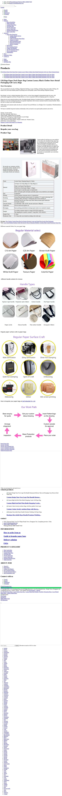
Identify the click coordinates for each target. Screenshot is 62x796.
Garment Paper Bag (11, 25)
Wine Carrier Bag (11, 31)
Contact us (6, 56)
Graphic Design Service (15, 36)
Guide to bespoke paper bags (15, 536)
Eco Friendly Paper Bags (7, 591)
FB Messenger (4, 600)
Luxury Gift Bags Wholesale (7, 449)
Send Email (3, 596)
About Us (6, 33)
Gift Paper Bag (10, 26)
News (5, 53)
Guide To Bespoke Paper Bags (17, 38)
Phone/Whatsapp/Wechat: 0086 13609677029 (21, 2)
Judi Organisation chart (15, 41)
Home (5, 19)
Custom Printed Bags (12, 593)
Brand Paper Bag (5, 443)
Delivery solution (10, 540)
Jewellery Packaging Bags (45, 591)
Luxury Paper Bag (11, 29)
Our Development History (13, 49)
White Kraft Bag (11, 23)
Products (6, 20)
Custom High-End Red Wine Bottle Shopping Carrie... (24, 503)
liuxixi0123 (3, 597)
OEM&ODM (13, 37)
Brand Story (9, 45)
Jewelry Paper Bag (11, 27)
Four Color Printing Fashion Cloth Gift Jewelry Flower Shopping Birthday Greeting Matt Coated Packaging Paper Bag (32, 222)
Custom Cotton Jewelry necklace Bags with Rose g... (23, 509)
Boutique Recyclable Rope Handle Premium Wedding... (24, 515)
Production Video (8, 55)
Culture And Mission (12, 48)
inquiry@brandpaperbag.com (17, 3)
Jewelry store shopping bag (7, 446)
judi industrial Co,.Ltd (28, 401)
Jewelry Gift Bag (5, 445)
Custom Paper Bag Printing (31, 591)
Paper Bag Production (12, 34)
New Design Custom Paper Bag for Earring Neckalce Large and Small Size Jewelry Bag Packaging (29, 221)
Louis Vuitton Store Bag (19, 591)
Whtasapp (19, 122)
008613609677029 (5, 598)
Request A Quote (5, 122)
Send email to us (13, 122)
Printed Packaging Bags (6, 450)
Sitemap (38, 590)
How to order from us (12, 51)
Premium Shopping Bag (12, 30)
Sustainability (10, 52)
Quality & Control (14, 40)
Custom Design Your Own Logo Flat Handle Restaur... (23, 497)
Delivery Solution (14, 44)
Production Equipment (15, 42)
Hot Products (32, 590)
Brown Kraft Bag (11, 22)
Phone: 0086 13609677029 (10, 524)
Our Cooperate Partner (12, 47)
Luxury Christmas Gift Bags (7, 447)
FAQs (6, 543)
